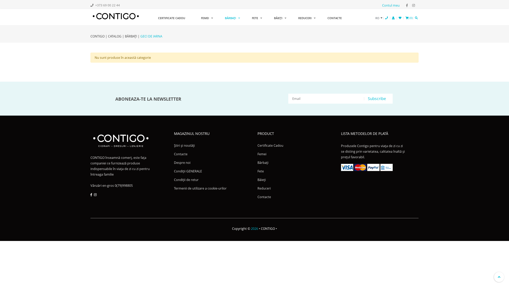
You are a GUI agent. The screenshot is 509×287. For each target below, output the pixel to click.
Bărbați (230, 18)
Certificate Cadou (171, 18)
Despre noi (182, 162)
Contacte (334, 18)
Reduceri (305, 18)
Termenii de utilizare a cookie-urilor (200, 188)
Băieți (278, 18)
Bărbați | (132, 36)
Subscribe (377, 98)
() (411, 18)
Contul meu (391, 5)
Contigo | (98, 36)
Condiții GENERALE (188, 171)
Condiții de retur (186, 180)
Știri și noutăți (184, 145)
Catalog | (116, 36)
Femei (205, 18)
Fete (255, 18)
